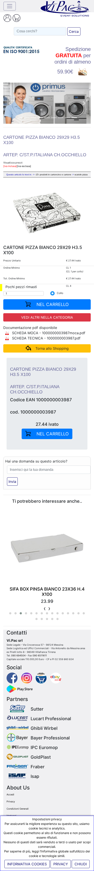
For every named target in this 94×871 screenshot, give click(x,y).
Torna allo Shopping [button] (52, 348)
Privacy (11, 801)
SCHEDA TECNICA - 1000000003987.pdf (45, 338)
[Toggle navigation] (9, 6)
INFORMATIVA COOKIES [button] (27, 864)
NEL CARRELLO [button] (52, 304)
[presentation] (45, 608)
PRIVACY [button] (60, 864)
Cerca (74, 31)
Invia (12, 481)
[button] (9, 103)
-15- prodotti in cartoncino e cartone (53, 174)
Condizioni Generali (18, 808)
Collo (60, 293)
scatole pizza (81, 174)
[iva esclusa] (24, 166)
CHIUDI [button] (81, 864)
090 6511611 (40, 655)
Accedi (10, 794)
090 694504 (18, 655)
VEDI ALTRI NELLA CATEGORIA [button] (47, 317)
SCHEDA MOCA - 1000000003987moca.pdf (48, 333)
